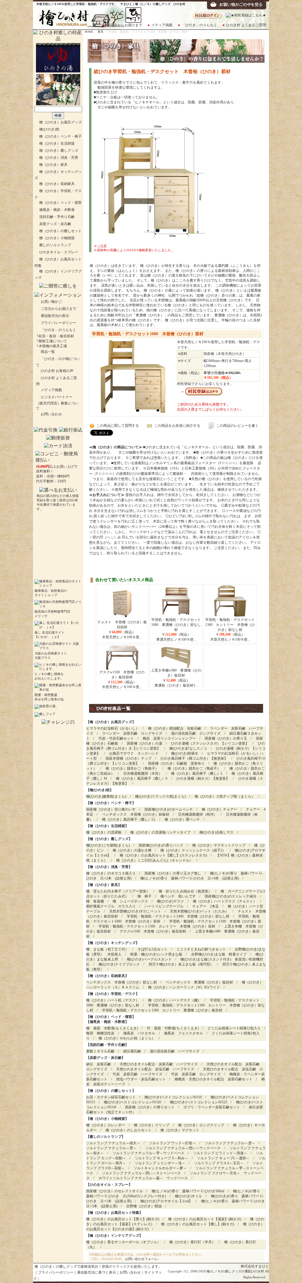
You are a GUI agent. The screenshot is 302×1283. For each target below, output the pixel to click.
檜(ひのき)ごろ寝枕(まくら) (108, 845)
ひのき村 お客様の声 (57, 371)
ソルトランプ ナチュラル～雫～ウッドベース (148, 1153)
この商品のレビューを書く (237, 426)
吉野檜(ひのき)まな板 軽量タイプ (219, 954)
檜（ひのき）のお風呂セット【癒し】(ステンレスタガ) (163, 855)
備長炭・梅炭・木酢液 (57, 210)
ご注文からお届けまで (124, 25)
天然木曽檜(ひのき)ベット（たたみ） (199, 911)
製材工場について (53, 341)
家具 (101, 31)
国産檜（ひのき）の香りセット (150, 1107)
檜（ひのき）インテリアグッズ (114, 1236)
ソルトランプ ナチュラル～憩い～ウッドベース (183, 1148)
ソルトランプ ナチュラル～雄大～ (113, 1143)
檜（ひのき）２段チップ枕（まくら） (225, 796)
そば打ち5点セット (152, 949)
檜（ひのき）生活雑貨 (57, 143)
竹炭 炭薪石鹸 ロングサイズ (196, 1074)
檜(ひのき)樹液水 (184, 753)
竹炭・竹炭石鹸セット (116, 738)
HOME (89, 31)
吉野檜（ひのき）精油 (144, 1206)
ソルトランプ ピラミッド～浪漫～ (220, 1153)
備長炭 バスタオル (139, 1033)
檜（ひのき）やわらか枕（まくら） (127, 1038)
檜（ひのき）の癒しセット (60, 231)
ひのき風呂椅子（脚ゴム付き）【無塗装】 (194, 758)
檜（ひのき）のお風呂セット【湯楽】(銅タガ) (204, 1219)
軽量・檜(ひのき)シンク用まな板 (156, 954)
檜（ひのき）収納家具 (57, 184)
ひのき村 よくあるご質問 (246, 25)
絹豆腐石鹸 (132, 1051)
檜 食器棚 (95, 901)
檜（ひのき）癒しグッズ (58, 150)
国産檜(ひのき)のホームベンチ (169, 809)
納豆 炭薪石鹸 (98, 1064)
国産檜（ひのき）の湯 (144, 743)
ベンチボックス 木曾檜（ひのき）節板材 (135, 814)
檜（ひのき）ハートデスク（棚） (174, 1000)
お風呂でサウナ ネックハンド (135, 753)
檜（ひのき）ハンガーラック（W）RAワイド (184, 987)
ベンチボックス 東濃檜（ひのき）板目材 (199, 982)
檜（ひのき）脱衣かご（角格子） (132, 768)
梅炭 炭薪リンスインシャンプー (169, 738)
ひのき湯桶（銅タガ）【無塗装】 (202, 778)
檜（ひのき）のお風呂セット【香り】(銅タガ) (122, 1219)
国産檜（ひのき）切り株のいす (111, 809)
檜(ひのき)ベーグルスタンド (149, 959)
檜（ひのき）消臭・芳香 (58, 158)
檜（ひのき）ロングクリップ (201, 1125)
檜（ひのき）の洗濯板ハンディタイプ (160, 832)
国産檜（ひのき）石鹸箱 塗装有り (176, 763)
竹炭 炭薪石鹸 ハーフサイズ (137, 1074)
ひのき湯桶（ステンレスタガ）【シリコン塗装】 (210, 743)
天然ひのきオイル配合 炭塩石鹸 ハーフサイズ (155, 1069)
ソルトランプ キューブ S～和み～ (161, 1158)
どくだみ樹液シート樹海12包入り (234, 1028)
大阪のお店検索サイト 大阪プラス (51, 655)
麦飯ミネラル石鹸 (100, 1051)
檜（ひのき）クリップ (151, 1125)
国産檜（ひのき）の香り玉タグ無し (173, 873)
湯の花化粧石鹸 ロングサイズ (196, 733)
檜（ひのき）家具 (53, 165)
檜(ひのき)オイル (188, 1196)
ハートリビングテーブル (164, 906)
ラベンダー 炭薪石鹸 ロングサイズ (132, 733)
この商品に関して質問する (117, 426)
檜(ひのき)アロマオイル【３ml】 (166, 1201)
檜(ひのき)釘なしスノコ (188, 748)
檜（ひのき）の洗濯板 (104, 832)
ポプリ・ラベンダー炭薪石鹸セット (211, 1107)
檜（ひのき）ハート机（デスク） (112, 1000)
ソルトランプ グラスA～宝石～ (219, 1163)
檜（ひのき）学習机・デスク (113, 994)
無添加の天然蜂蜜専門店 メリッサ (52, 614)
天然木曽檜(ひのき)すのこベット (135, 911)
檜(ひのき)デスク (170, 901)
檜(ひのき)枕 (49, 129)
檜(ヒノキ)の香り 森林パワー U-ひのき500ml (188, 1191)
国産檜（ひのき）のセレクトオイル (114, 1191)
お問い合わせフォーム (141, 1259)
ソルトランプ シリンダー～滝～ (160, 1163)
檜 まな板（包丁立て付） (107, 949)
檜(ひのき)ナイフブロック (119, 964)
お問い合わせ (51, 414)
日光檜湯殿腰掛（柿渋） (197, 814)
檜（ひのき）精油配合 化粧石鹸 (174, 728)
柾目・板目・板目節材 (56, 336)
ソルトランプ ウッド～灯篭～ (172, 1143)
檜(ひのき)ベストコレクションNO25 (198, 1102)
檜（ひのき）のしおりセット (129, 1130)
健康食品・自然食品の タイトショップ (51, 593)
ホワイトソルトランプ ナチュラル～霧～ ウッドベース (143, 1178)
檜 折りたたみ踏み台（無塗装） (185, 891)
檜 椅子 (144, 896)
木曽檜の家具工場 (53, 346)
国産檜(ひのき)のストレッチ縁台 (231, 896)
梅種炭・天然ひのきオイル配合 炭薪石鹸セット (213, 1079)
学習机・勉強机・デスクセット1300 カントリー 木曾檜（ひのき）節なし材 (230, 625)
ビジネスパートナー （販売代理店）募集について (57, 402)
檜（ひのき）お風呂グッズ (60, 122)
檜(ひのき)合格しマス (216, 832)
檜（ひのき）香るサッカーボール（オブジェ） (123, 1242)
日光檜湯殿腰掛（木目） (142, 773)
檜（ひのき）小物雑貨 (57, 238)
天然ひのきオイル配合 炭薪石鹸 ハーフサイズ (159, 1064)
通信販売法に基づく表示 (96, 1272)
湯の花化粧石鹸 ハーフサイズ (174, 1051)
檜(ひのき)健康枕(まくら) (106, 796)
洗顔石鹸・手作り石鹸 (57, 217)
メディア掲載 (162, 25)
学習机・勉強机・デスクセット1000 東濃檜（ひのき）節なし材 (176, 625)
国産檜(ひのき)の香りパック (161, 845)
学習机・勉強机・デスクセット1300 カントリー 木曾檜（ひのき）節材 (157, 926)
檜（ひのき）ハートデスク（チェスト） (225, 901)
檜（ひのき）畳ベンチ (182, 819)
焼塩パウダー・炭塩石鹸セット (141, 1079)
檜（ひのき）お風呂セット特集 (114, 1213)
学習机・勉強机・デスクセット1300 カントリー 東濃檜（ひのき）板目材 (162, 1010)
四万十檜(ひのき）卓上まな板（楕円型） (181, 964)
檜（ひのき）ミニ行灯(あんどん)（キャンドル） (154, 860)
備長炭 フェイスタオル (183, 1033)
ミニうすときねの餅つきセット (201, 949)
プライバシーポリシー (58, 323)
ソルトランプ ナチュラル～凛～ (230, 1143)
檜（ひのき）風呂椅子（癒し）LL (129, 819)
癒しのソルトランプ (55, 245)
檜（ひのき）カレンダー (105, 1125)
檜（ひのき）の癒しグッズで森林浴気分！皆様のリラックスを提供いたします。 (98, 1266)
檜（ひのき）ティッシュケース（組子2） (193, 850)
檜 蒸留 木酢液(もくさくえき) (112, 1028)
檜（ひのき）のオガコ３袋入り (111, 873)
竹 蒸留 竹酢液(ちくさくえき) (173, 1028)
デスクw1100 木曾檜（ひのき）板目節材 (153, 931)
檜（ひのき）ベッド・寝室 (60, 203)
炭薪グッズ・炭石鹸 (55, 224)
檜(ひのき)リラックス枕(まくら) (160, 796)
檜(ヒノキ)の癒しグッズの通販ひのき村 (235, 1271)
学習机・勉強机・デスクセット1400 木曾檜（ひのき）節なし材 (178, 916)
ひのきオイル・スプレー (58, 252)
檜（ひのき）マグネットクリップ (218, 845)
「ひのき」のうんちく (199, 25)
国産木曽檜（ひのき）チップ (129, 758)
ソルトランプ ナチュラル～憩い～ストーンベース (141, 1173)
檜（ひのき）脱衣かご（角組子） (194, 768)
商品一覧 (48, 352)
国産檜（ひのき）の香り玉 (226, 738)
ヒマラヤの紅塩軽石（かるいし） (112, 728)
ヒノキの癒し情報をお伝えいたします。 (49, 676)
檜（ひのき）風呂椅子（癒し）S (142, 778)
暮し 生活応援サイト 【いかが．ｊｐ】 (50, 635)
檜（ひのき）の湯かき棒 (132, 850)
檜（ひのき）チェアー (219, 809)
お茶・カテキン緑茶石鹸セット (111, 1097)
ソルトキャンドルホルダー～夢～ (160, 1168)
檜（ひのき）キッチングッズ (113, 943)
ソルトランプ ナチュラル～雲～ (111, 1148)
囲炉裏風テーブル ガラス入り (111, 906)
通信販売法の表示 (55, 316)
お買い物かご (51, 302)
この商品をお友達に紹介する (177, 426)
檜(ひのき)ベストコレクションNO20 (132, 1102)
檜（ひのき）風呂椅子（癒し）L (197, 773)
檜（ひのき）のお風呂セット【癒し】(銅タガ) (197, 1224)
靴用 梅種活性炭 (100, 1033)
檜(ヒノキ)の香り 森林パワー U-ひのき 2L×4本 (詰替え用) (189, 878)
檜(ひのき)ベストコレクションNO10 (173, 1097)
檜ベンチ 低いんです (178, 896)
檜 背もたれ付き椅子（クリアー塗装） (118, 891)
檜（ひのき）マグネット (179, 1130)
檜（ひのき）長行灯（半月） (192, 1242)
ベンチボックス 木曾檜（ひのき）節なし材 (121, 982)
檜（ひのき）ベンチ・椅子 (60, 136)
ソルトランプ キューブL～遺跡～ (223, 1158)
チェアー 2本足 (205, 906)
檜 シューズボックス (130, 901)
